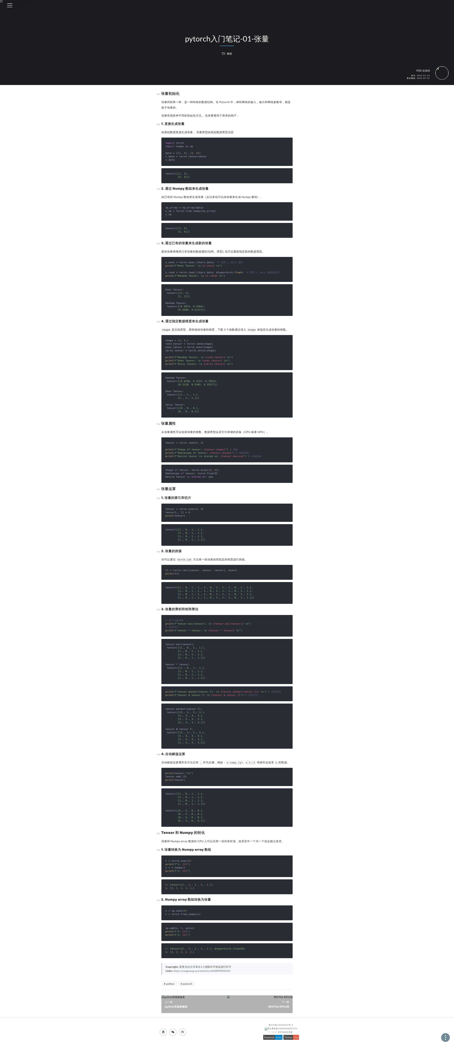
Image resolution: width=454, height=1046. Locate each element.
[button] (313, 5)
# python (169, 983)
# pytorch (186, 983)
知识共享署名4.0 (195, 966)
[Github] (182, 1032)
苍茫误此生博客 (285, 1032)
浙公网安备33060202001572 (282, 1029)
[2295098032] (163, 1032)
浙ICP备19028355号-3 (281, 1025)
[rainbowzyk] (172, 1032)
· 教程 (229, 53)
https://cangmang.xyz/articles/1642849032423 (201, 970)
